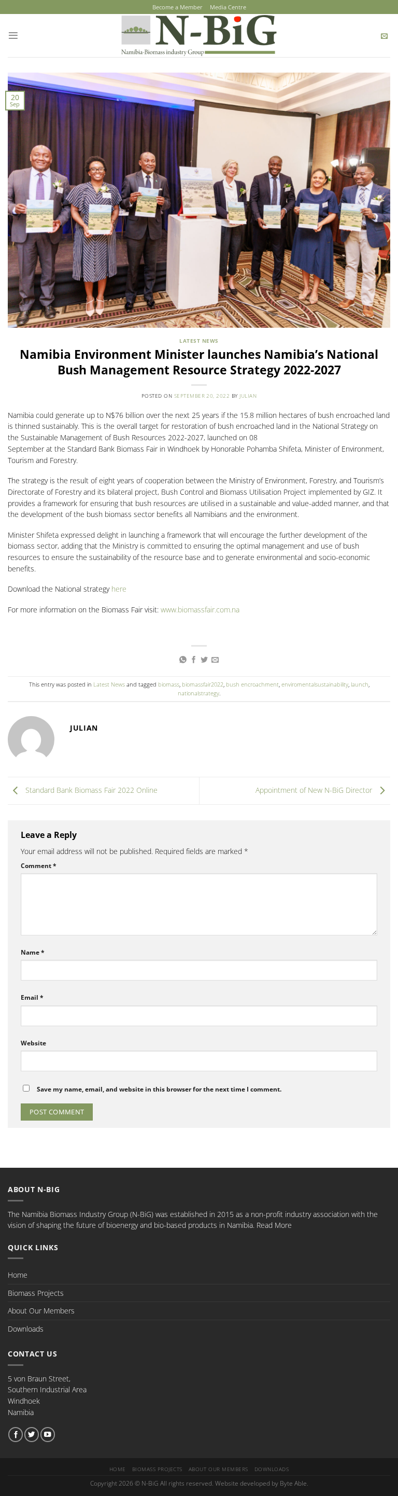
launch (359, 684)
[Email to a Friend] (215, 660)
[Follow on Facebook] (15, 1434)
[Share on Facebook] (193, 660)
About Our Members (41, 1311)
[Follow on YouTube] (47, 1434)
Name (33, 952)
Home (17, 1275)
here (118, 589)
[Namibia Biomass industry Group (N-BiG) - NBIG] (199, 35)
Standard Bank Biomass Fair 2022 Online (90, 790)
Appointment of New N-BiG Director (314, 790)
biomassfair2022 (202, 684)
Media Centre (228, 7)
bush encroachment (252, 684)
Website (33, 1043)
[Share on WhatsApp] (183, 660)
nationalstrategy (198, 693)
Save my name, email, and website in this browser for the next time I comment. (159, 1089)
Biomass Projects (36, 1293)
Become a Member (177, 7)
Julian (248, 396)
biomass (168, 684)
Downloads (26, 1329)
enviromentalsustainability (314, 684)
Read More (274, 1225)
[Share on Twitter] (204, 660)
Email (32, 997)
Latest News (198, 341)
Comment (38, 865)
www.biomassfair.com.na (200, 609)
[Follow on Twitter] (31, 1434)
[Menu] (13, 35)
